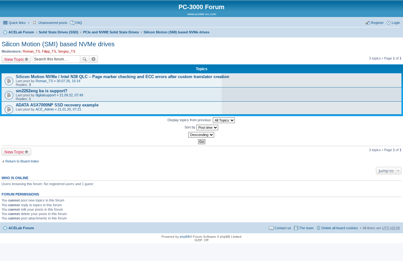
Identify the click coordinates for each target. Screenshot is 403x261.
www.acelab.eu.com (201, 14)
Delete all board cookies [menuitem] (339, 228)
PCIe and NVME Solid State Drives (111, 32)
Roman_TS (31, 51)
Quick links (17, 23)
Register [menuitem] (377, 23)
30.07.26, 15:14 (68, 81)
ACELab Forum (21, 32)
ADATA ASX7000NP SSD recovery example (57, 105)
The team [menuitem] (306, 228)
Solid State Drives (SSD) (58, 32)
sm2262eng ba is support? (41, 90)
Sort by (190, 127)
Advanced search (93, 59)
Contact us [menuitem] (283, 228)
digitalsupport (46, 95)
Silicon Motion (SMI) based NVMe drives (176, 32)
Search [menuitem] (397, 32)
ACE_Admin (45, 109)
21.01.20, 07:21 (69, 109)
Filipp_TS (49, 51)
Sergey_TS (66, 51)
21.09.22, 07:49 (71, 95)
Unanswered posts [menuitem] (52, 23)
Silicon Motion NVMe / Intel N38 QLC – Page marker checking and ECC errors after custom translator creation (122, 76)
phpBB (185, 236)
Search (84, 59)
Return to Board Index (22, 161)
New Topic (14, 59)
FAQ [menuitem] (78, 23)
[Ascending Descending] (201, 135)
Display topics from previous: (190, 120)
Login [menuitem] (396, 23)
